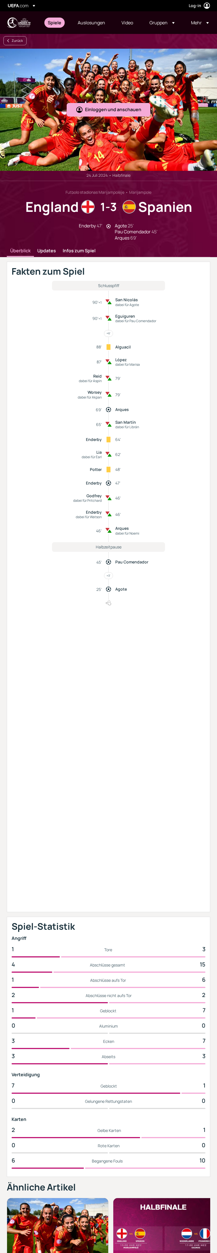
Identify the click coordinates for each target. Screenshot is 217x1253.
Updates (46, 250)
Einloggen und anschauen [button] (113, 109)
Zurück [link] (17, 40)
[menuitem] (55, 22)
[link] (54, 22)
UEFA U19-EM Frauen (19, 22)
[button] (162, 22)
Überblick (20, 250)
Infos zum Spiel (79, 250)
